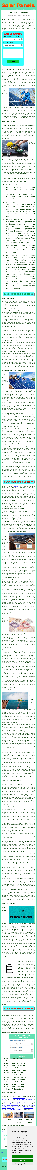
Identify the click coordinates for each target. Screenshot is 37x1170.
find (7, 1015)
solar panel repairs (8, 1108)
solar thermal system (25, 135)
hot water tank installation (17, 1103)
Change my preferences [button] (22, 1164)
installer (12, 776)
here (26, 1125)
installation (17, 178)
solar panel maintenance (10, 1105)
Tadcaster (15, 486)
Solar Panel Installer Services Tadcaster (16, 1032)
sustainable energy (14, 85)
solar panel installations (18, 267)
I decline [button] (22, 1160)
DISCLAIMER (33, 9)
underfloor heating (15, 1100)
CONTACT (27, 9)
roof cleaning (28, 1108)
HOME (17, 9)
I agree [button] (22, 1157)
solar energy (20, 69)
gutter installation (19, 1098)
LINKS (20, 9)
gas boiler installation (16, 1109)
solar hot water (21, 1106)
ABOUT (24, 9)
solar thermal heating (24, 1102)
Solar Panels (5, 1152)
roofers (4, 1099)
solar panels (12, 119)
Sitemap (3, 1150)
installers (20, 390)
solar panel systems (8, 987)
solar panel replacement (24, 1099)
